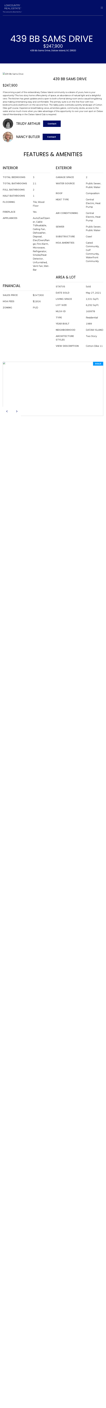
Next (16, 411)
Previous (7, 411)
